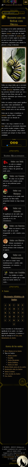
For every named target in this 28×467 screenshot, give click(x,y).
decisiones (9, 89)
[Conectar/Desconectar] (4, 1)
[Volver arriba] (22, 382)
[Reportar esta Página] (15, 1)
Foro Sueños (8, 376)
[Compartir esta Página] (7, 1)
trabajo (3, 109)
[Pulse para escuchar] (11, 142)
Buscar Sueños (14, 10)
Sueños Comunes (10, 371)
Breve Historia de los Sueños (13, 351)
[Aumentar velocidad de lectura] (14, 142)
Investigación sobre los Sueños (13, 369)
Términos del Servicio (21, 455)
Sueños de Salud (13, 364)
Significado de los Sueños (13, 5)
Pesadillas (10, 358)
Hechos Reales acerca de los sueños (15, 367)
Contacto (14, 460)
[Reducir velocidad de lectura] (16, 142)
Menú (25, 1)
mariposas (19, 36)
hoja (3, 126)
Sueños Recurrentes (13, 360)
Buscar (21, 13)
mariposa (4, 115)
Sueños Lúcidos (12, 355)
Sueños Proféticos (13, 362)
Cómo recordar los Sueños (12, 374)
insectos (9, 33)
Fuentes (6, 291)
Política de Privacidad (9, 457)
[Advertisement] (14, 400)
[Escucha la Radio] (11, 1)
